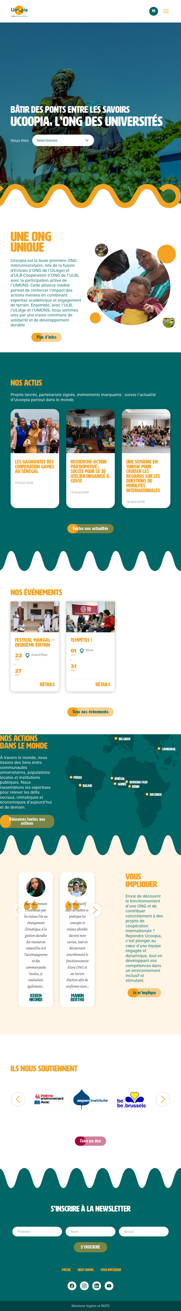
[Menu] (166, 11)
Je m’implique (144, 992)
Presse (66, 1270)
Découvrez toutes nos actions (27, 821)
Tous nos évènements (90, 712)
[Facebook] (72, 1285)
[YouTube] (109, 1285)
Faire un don (90, 1141)
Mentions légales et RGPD (90, 1305)
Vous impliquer (111, 1270)
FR (153, 11)
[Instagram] (84, 1285)
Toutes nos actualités (90, 528)
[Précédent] (18, 910)
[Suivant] (94, 910)
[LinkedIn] (96, 1285)
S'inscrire (90, 1247)
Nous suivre (86, 1270)
